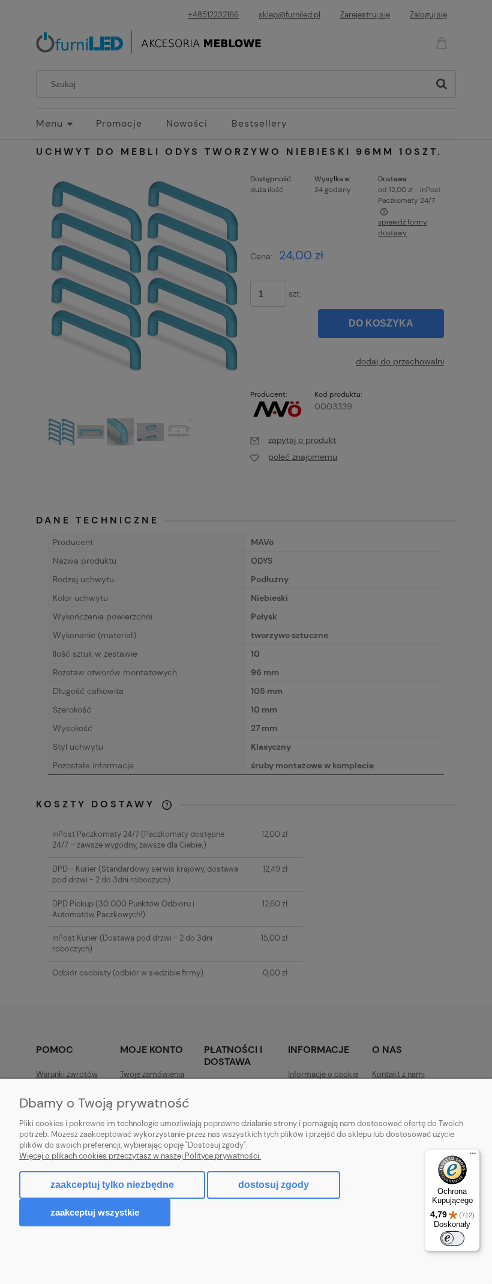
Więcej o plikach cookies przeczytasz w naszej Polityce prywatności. (140, 1156)
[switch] (452, 1238)
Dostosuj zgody (273, 1185)
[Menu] (473, 1156)
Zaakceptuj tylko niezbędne (112, 1185)
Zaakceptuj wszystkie (94, 1212)
